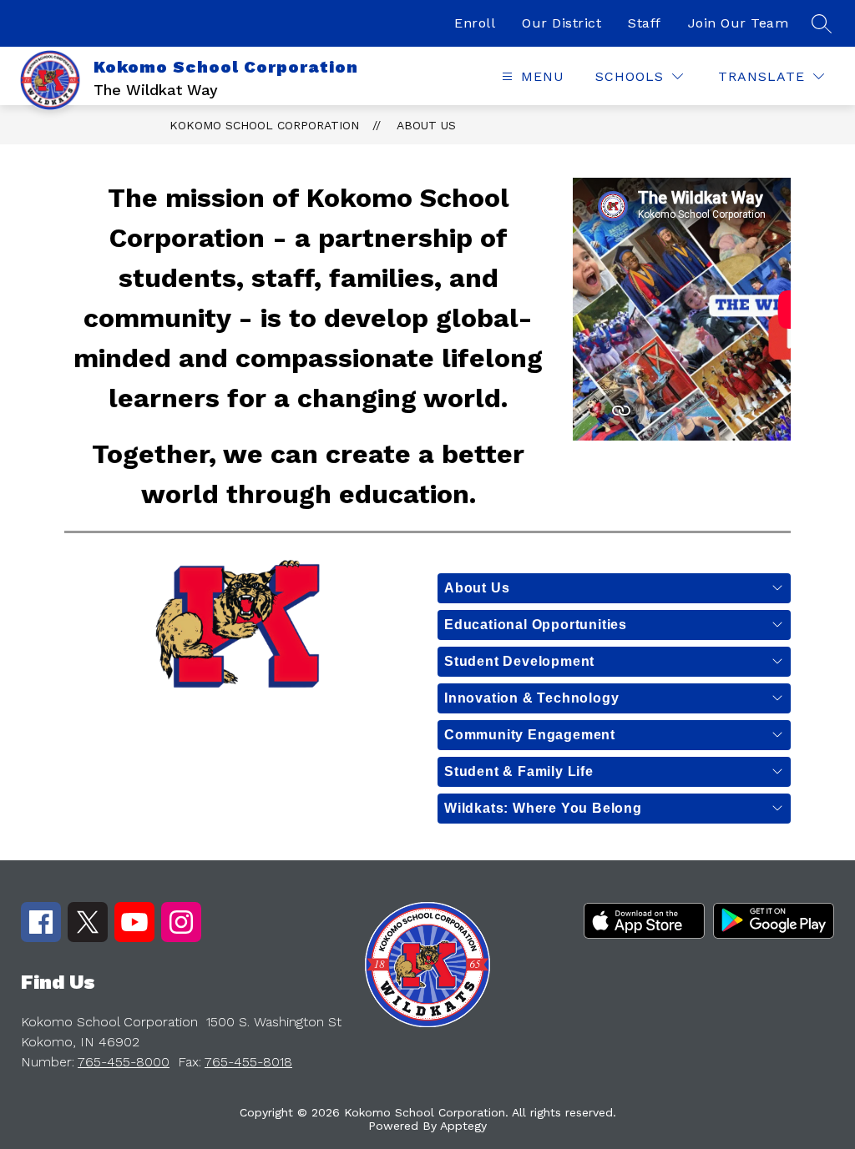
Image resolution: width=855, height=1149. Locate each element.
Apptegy (463, 1125)
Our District (561, 23)
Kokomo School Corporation (264, 125)
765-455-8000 (123, 1062)
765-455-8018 (248, 1062)
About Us (426, 125)
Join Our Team (738, 23)
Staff (644, 23)
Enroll (474, 23)
